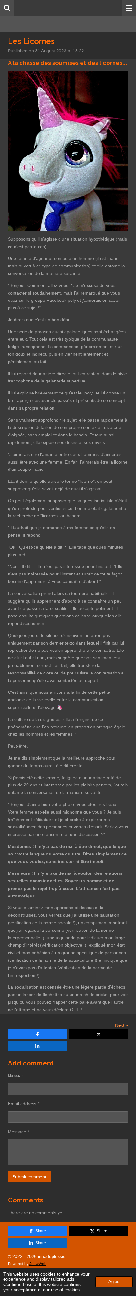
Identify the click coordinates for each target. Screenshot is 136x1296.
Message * (18, 1131)
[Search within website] (7, 8)
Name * (15, 1075)
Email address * (23, 1103)
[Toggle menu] (129, 8)
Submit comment (29, 1176)
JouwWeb (37, 1264)
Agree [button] (113, 1282)
